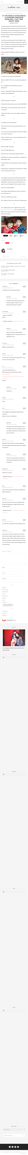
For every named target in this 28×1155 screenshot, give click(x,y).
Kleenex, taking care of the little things (13, 266)
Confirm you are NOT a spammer (5, 613)
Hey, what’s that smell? (8, 273)
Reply (24, 286)
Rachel (4, 498)
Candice (4, 530)
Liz (3, 366)
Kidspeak (20, 13)
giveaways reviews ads (11, 13)
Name (3, 567)
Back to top (23, 1153)
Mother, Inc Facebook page (7, 209)
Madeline (5, 468)
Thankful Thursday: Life (18, 321)
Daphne (3, 240)
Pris (3, 486)
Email (3, 573)
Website (4, 578)
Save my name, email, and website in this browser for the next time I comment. (5, 595)
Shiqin (4, 439)
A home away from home (8, 270)
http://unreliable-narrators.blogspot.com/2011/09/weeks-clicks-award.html (13, 376)
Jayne (4, 353)
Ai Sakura (5, 311)
